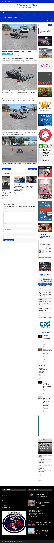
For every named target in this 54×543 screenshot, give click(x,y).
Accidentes (22, 15)
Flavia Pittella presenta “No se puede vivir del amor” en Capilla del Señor (47, 384)
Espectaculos (47, 15)
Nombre (5, 223)
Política (40, 15)
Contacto (25, 1)
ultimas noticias (7, 507)
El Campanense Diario (27, 5)
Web (4, 234)
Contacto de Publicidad (18, 1)
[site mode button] (48, 20)
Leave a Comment (22, 55)
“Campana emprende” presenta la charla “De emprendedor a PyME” (7, 169)
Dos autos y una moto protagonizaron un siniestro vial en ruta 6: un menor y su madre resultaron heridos (19, 187)
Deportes (29, 15)
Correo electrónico (7, 229)
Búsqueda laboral (45, 460)
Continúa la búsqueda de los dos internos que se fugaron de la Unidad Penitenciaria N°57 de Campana (47, 401)
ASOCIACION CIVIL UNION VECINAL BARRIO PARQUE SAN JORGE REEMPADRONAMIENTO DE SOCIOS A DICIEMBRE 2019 (43, 368)
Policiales (16, 15)
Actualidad (10, 15)
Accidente (5, 53)
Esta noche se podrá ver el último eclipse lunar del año (47, 337)
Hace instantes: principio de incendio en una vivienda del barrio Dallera (31, 187)
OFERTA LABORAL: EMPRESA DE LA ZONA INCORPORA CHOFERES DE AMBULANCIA (40, 465)
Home (4, 15)
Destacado (10, 17)
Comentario (6, 211)
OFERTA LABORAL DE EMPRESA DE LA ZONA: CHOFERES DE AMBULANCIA (45, 444)
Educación (6, 497)
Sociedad (35, 15)
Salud (4, 17)
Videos (15, 17)
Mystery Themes (25, 541)
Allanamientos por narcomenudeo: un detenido (33, 169)
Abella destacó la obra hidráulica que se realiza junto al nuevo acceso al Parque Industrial (47, 352)
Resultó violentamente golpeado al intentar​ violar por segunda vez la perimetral (7, 193)
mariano (15, 55)
